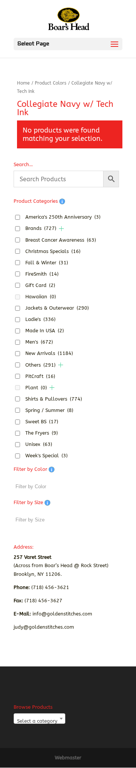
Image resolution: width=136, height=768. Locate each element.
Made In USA (44, 330)
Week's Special (46, 455)
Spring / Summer (49, 410)
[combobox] (39, 718)
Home (23, 83)
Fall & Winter (46, 262)
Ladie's (40, 319)
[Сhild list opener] (61, 228)
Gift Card (40, 285)
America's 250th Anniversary (62, 217)
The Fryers (41, 433)
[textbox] (39, 721)
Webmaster (68, 757)
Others (40, 365)
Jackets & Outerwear (57, 308)
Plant (36, 387)
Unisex (38, 444)
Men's (39, 342)
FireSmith (42, 274)
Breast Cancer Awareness (60, 240)
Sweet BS (41, 421)
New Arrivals (49, 353)
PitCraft (40, 376)
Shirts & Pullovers (53, 399)
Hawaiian (40, 296)
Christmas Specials (52, 251)
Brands (40, 228)
